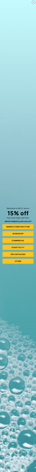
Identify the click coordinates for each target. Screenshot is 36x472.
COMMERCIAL (18, 240)
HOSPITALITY (18, 247)
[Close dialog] (33, 2)
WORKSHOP (18, 233)
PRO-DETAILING (18, 254)
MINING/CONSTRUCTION (18, 227)
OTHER (18, 261)
